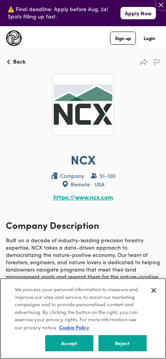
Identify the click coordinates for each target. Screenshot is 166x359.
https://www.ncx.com (83, 197)
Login (149, 38)
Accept (69, 343)
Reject (122, 343)
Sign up (123, 38)
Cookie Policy (74, 327)
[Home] (14, 38)
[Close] (153, 290)
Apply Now (138, 13)
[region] (83, 318)
